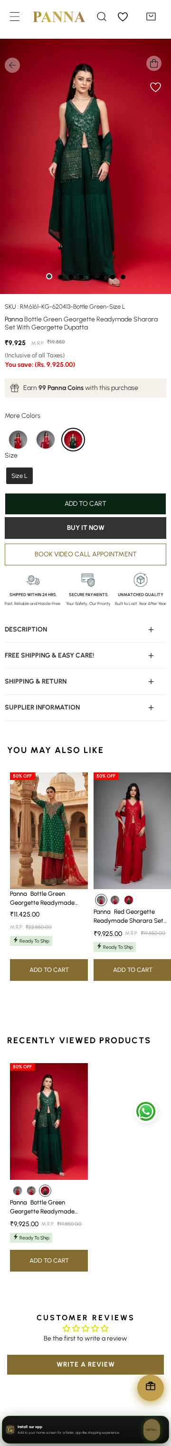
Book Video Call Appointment (86, 554)
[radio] (18, 439)
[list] (85, 166)
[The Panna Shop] (52, 16)
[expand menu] (14, 16)
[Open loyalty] (150, 1388)
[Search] (101, 16)
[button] (151, 16)
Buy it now (85, 528)
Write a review (86, 1364)
